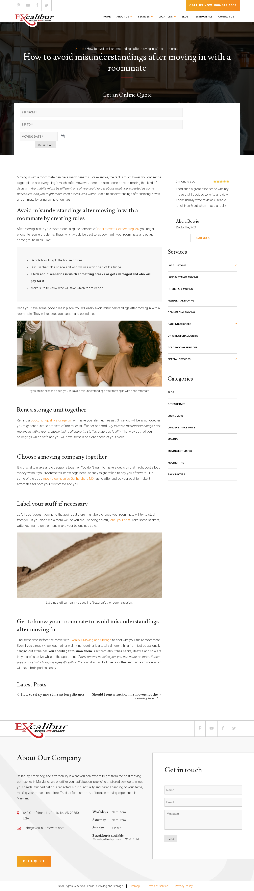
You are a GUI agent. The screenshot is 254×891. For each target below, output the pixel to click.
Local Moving (177, 265)
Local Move (175, 415)
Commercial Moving (181, 312)
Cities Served (177, 404)
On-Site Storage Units (183, 335)
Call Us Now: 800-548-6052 (213, 5)
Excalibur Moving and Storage (90, 640)
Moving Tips (176, 462)
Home (107, 16)
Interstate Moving (180, 288)
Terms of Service (157, 886)
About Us (122, 16)
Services (144, 16)
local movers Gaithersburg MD (118, 229)
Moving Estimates (180, 450)
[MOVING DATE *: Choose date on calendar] (62, 136)
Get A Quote (45, 145)
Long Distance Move (181, 427)
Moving (173, 439)
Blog (185, 16)
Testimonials (203, 16)
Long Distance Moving (183, 277)
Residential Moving (181, 300)
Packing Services (179, 324)
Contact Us (226, 16)
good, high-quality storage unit (51, 420)
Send (170, 839)
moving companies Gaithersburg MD (68, 478)
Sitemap (135, 886)
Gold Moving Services (182, 347)
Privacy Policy (184, 886)
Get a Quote (34, 861)
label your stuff (120, 520)
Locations (166, 16)
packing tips (176, 474)
